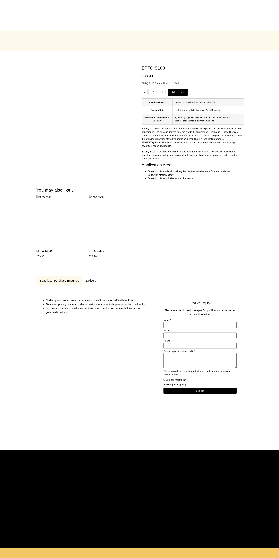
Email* (166, 330)
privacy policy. (179, 384)
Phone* (167, 341)
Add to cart (177, 92)
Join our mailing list (176, 380)
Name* (167, 320)
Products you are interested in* (179, 351)
